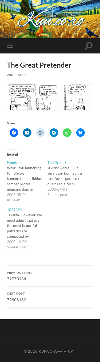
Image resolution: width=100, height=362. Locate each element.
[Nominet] (27, 181)
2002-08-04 (17, 75)
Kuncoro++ (51, 351)
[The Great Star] (67, 178)
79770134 (20, 276)
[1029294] (27, 228)
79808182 (16, 297)
